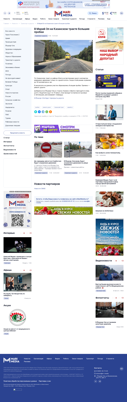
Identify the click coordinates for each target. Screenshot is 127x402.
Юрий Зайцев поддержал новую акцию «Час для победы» (108, 323)
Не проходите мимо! (12, 78)
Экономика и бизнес (12, 67)
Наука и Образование (13, 56)
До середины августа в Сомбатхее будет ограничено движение (47, 162)
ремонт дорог (47, 107)
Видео (35, 19)
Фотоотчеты (9, 146)
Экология (8, 104)
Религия (8, 111)
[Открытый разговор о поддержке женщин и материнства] (109, 112)
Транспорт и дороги (12, 60)
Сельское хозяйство (12, 100)
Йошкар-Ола (10, 46)
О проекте (110, 359)
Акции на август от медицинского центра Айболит (17, 330)
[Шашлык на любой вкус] (109, 199)
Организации (38, 359)
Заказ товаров (77, 359)
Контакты (98, 368)
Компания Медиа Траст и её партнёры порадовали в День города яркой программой (107, 181)
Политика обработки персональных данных (20, 381)
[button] (30, 233)
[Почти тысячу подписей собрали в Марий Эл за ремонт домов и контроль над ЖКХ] (109, 81)
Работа (42, 19)
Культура (8, 85)
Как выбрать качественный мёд (108, 153)
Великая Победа (11, 82)
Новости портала (11, 93)
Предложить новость (17, 133)
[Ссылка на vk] (5, 13)
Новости (7, 19)
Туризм (8, 118)
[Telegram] (43, 111)
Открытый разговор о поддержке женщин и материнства (109, 125)
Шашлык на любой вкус (104, 211)
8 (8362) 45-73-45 (102, 371)
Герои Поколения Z (12, 35)
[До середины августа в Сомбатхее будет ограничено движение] (48, 149)
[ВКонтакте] (39, 111)
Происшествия (10, 42)
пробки (37, 107)
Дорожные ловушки (12, 125)
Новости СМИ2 (39, 188)
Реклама (27, 361)
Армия (7, 38)
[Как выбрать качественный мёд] (109, 141)
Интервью (8, 142)
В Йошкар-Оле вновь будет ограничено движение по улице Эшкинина (76, 163)
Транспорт (90, 359)
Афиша (8, 270)
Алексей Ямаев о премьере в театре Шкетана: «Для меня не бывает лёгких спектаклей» (17, 258)
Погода (8, 75)
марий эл (70, 107)
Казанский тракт (59, 107)
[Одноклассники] (50, 111)
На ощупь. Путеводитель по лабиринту (14, 294)
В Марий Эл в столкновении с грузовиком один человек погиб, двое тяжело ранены (108, 286)
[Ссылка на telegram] (9, 13)
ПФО (7, 114)
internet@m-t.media (102, 373)
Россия (8, 96)
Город (6, 298)
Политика (8, 64)
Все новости (10, 31)
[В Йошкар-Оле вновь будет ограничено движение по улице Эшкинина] (78, 149)
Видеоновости (10, 150)
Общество (9, 53)
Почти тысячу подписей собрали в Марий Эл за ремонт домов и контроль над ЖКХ (109, 95)
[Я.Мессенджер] (35, 111)
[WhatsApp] (46, 111)
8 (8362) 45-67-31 (68, 201)
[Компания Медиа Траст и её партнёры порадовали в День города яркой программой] (109, 168)
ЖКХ (7, 71)
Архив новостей (10, 154)
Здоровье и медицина (13, 49)
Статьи (7, 138)
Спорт (7, 89)
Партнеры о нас (45, 381)
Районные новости (12, 122)
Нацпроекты (9, 107)
